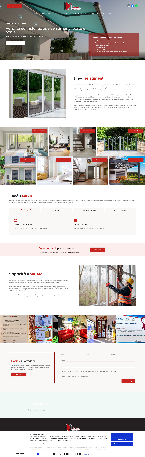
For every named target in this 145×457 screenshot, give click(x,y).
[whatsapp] (136, 6)
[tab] (24, 210)
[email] (128, 6)
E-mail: (88, 354)
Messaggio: (64, 360)
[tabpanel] (72, 224)
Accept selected (122, 439)
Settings (86, 454)
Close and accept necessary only (122, 443)
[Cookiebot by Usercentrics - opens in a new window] (20, 454)
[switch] (53, 454)
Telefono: (113, 354)
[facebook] (132, 6)
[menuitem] (35, 13)
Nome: (62, 354)
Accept (122, 435)
